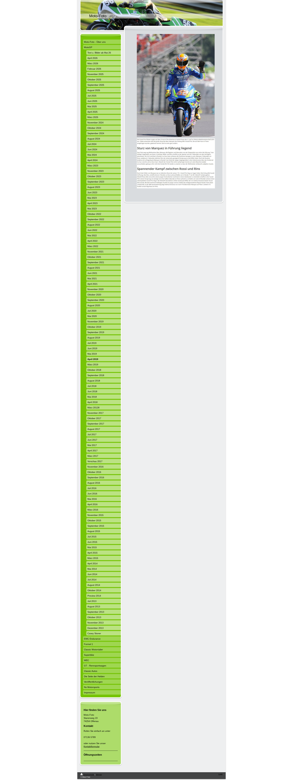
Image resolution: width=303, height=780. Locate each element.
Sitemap (99, 775)
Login (220, 774)
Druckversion (89, 775)
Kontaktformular (91, 746)
